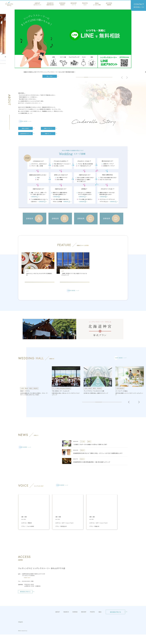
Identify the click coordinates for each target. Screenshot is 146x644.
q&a (97, 4)
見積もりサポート (48, 128)
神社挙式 (36, 388)
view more (23, 121)
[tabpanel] (73, 44)
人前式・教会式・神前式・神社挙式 (60, 388)
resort (74, 4)
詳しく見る (50, 76)
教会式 (32, 388)
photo (85, 4)
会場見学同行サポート (25, 133)
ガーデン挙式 (24, 388)
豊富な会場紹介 (25, 128)
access (109, 4)
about (37, 4)
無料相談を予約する (25, 591)
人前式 (28, 388)
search (50, 4)
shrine (62, 4)
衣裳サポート (48, 133)
